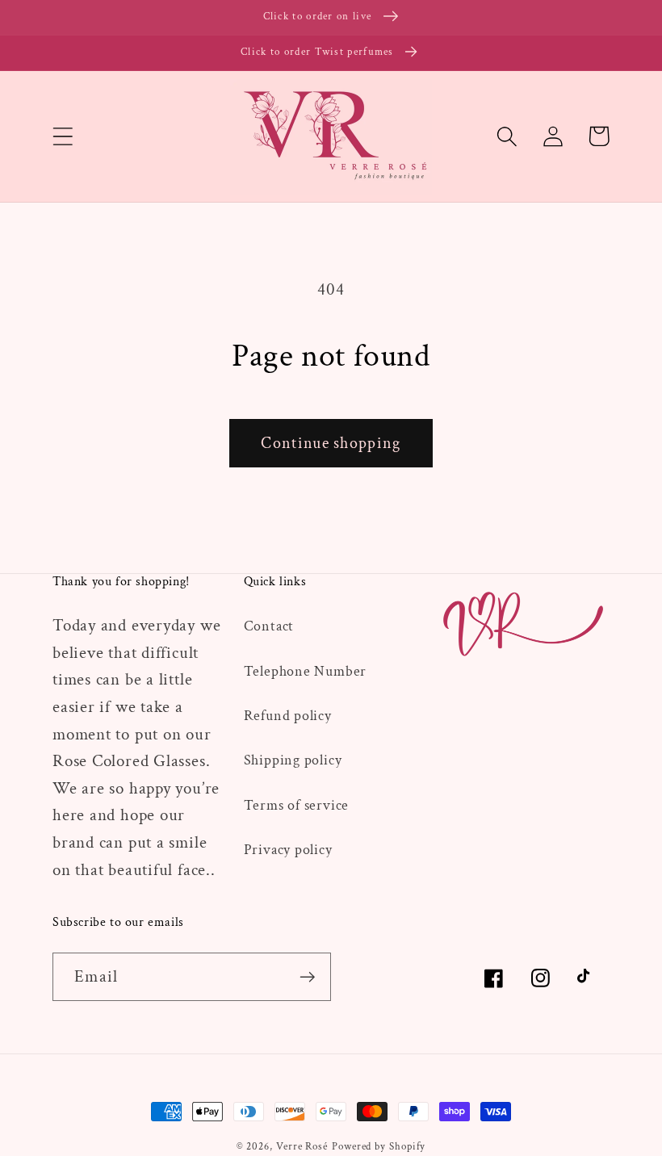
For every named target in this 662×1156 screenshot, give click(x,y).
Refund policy (288, 715)
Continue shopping (330, 443)
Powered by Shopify (378, 1147)
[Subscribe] (307, 977)
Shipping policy (293, 760)
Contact (269, 626)
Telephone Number (305, 671)
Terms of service (296, 805)
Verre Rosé (302, 1147)
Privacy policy (288, 849)
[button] (63, 136)
